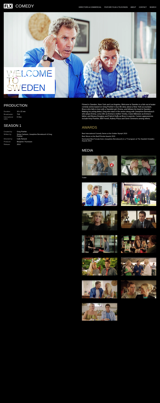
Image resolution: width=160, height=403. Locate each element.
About (133, 7)
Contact (143, 7)
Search (153, 7)
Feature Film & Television (116, 7)
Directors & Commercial (90, 7)
